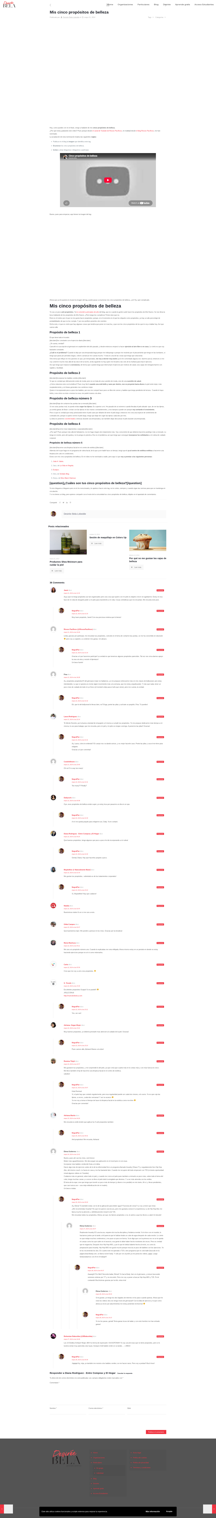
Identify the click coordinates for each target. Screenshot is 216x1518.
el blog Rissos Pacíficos (145, 131)
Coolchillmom (69, 762)
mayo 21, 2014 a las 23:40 (72, 764)
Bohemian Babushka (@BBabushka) (78, 1336)
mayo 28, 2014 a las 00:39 (80, 1360)
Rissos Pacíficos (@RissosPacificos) (78, 629)
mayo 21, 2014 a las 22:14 (72, 719)
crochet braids (70, 419)
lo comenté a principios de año (88, 312)
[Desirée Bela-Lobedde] (9, 4)
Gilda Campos (69, 924)
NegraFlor (76, 611)
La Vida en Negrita (66, 465)
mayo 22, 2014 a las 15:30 (72, 986)
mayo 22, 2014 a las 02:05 (72, 908)
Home (95, 1453)
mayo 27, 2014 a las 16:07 (88, 1229)
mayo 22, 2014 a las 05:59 (72, 967)
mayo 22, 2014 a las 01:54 (72, 872)
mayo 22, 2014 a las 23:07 (80, 1087)
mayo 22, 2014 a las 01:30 (80, 818)
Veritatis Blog (64, 474)
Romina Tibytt (69, 1061)
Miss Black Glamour (68, 478)
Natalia (66, 906)
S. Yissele (67, 983)
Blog (94, 1479)
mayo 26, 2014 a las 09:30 (80, 1202)
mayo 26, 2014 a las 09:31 (80, 1136)
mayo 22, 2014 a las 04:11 (72, 946)
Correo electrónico (96, 1408)
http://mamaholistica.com (73, 996)
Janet (66, 590)
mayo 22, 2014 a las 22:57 (72, 1064)
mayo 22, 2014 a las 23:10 (80, 890)
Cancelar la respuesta (124, 1373)
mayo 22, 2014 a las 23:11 (80, 1009)
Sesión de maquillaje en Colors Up (107, 537)
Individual (100, 1473)
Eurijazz (56, 470)
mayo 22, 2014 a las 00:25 (72, 836)
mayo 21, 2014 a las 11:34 (72, 593)
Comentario (54, 1383)
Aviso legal (137, 1453)
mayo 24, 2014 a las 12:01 (72, 1154)
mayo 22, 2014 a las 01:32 (80, 701)
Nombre (53, 1408)
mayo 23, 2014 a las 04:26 (72, 1118)
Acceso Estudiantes (100, 1493)
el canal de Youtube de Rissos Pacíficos (107, 131)
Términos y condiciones (142, 1467)
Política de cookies (140, 1458)
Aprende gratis (98, 1488)
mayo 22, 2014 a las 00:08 (72, 800)
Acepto (169, 1511)
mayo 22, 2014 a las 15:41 (72, 1028)
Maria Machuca (70, 943)
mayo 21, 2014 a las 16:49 (72, 632)
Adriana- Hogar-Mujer (72, 1025)
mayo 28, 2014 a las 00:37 (96, 1270)
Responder (160, 590)
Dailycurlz (68, 798)
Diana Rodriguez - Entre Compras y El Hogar (81, 834)
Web (129, 1408)
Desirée (96, 1483)
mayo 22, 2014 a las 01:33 (80, 613)
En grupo (100, 1468)
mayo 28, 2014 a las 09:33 (104, 1294)
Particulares (97, 1463)
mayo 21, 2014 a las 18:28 (72, 677)
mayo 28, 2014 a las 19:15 (104, 1317)
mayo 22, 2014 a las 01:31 (80, 740)
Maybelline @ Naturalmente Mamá (77, 870)
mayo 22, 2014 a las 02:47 (72, 927)
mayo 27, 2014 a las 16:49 (72, 1339)
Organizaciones (99, 1458)
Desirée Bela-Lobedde (71, 17)
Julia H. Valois (58, 461)
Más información (153, 1511)
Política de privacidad (141, 1463)
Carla (66, 964)
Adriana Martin (69, 1115)
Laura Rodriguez (70, 716)
